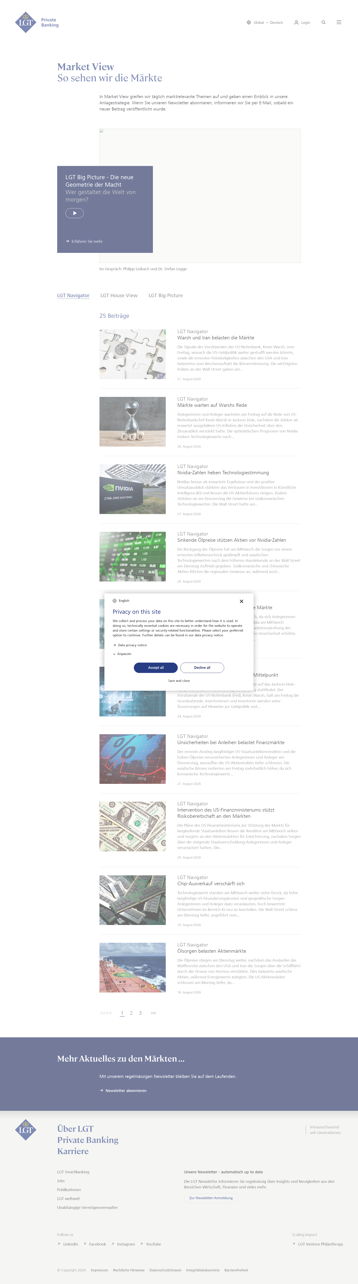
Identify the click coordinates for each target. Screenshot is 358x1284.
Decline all (202, 667)
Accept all (156, 667)
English (124, 601)
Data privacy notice (132, 644)
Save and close (179, 680)
